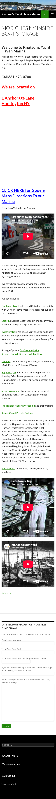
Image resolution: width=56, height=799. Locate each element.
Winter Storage (37, 353)
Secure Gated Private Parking (17, 412)
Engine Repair (9, 372)
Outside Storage (19, 353)
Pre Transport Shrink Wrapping (18, 405)
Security (6, 320)
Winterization (9, 331)
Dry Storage (26, 350)
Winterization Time (11, 764)
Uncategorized (9, 784)
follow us (6, 593)
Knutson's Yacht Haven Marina (21, 14)
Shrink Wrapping (10, 390)
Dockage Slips (9, 305)
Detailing (6, 361)
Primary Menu (52, 14)
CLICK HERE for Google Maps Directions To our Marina (23, 196)
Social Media (8, 468)
